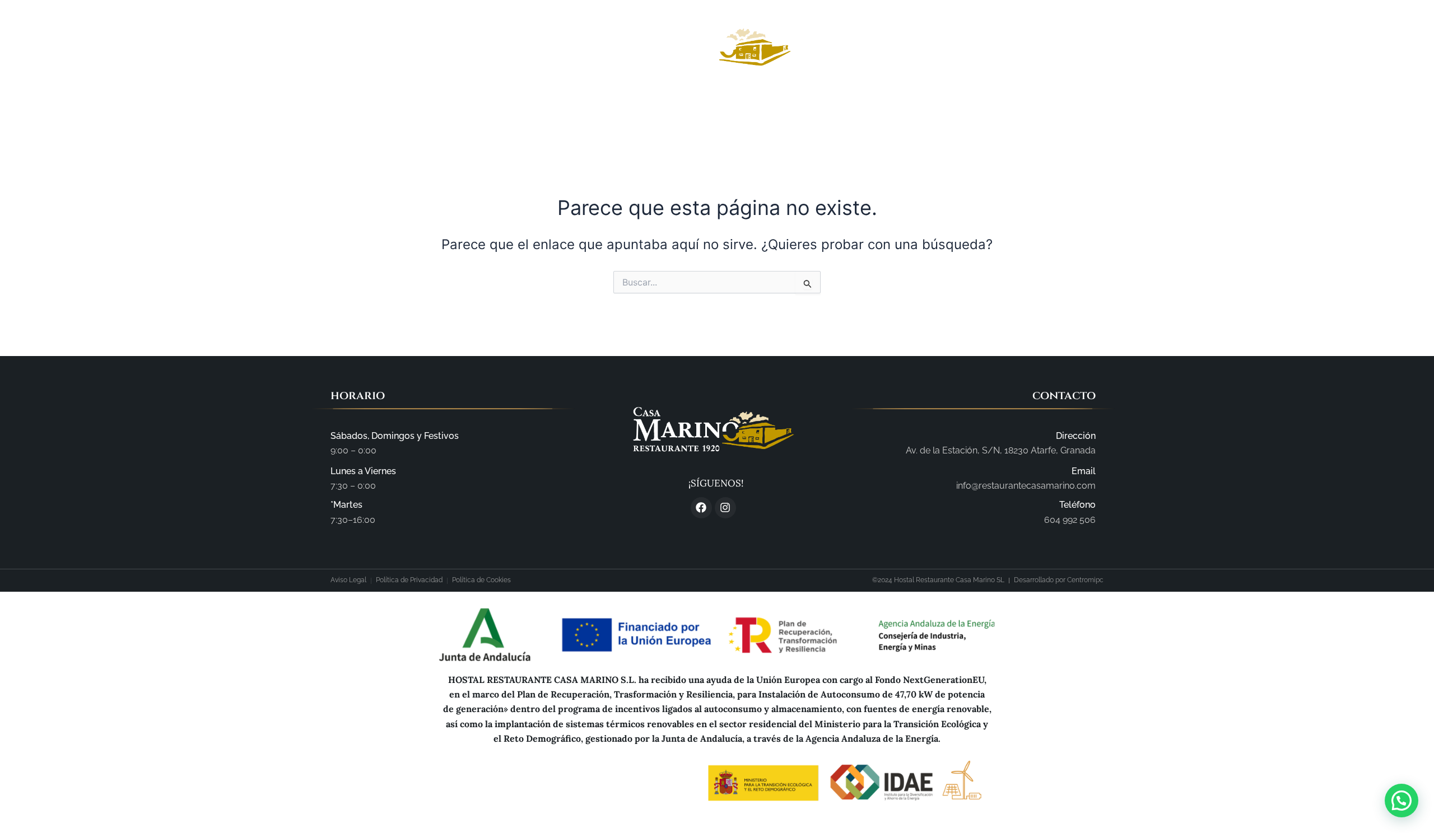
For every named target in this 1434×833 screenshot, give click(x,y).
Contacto (917, 114)
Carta (714, 114)
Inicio (507, 114)
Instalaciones (644, 114)
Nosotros (566, 114)
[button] (1401, 800)
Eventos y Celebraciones (811, 114)
